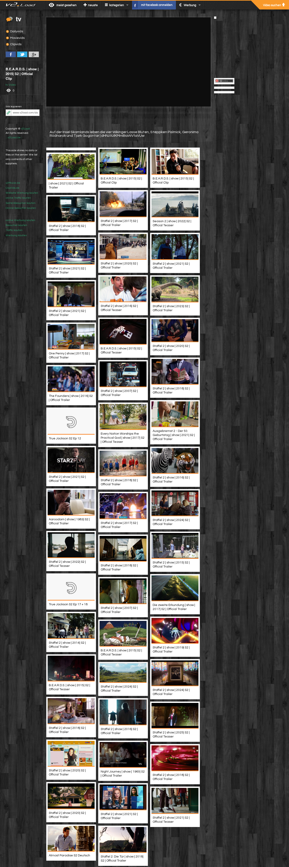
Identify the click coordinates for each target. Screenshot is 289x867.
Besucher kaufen (16, 225)
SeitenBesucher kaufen (20, 203)
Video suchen (272, 5)
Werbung (190, 5)
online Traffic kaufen (18, 197)
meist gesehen (66, 5)
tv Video (11, 84)
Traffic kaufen (14, 230)
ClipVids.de (12, 187)
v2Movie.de (13, 182)
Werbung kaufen (16, 235)
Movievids (17, 38)
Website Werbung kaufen (22, 192)
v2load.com (22, 5)
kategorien (116, 5)
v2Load (25, 128)
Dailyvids (16, 31)
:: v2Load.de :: (14, 137)
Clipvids (15, 44)
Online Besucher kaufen (21, 208)
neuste (93, 5)
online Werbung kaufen (20, 220)
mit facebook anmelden (156, 5)
